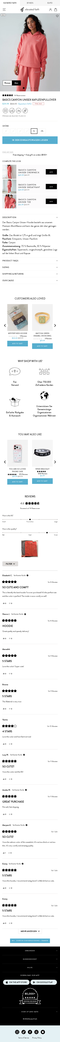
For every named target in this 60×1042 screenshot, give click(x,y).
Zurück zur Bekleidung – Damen (32, 941)
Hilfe (30, 968)
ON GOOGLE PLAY (45, 982)
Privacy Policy (37, 1038)
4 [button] (31, 88)
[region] (30, 548)
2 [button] (26, 88)
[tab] (30, 217)
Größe (5, 126)
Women (7, 83)
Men (16, 83)
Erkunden (30, 951)
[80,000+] (30, 1004)
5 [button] (34, 88)
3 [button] (29, 88)
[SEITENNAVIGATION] (4, 9)
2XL (42, 131)
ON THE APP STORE (18, 982)
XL (34, 131)
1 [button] (24, 88)
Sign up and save (30, 1012)
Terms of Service (23, 1038)
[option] (30, 52)
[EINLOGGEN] (50, 10)
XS (6, 131)
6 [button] (36, 88)
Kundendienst (30, 959)
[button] (14, 95)
